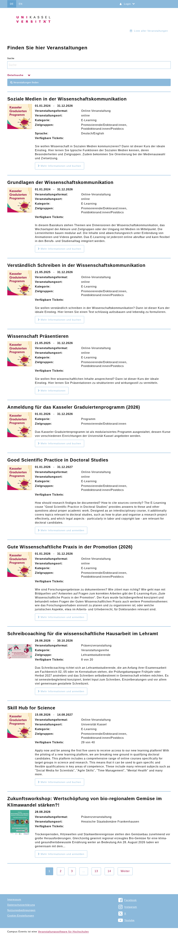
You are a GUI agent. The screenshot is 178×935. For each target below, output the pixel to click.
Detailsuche (15, 75)
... (83, 871)
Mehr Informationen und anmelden (62, 530)
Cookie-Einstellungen (20, 915)
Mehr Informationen (53, 390)
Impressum (14, 899)
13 (96, 871)
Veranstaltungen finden (26, 82)
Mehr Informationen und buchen (60, 165)
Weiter (125, 871)
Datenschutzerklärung (21, 904)
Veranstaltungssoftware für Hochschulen (63, 931)
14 (109, 871)
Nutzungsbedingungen (21, 910)
